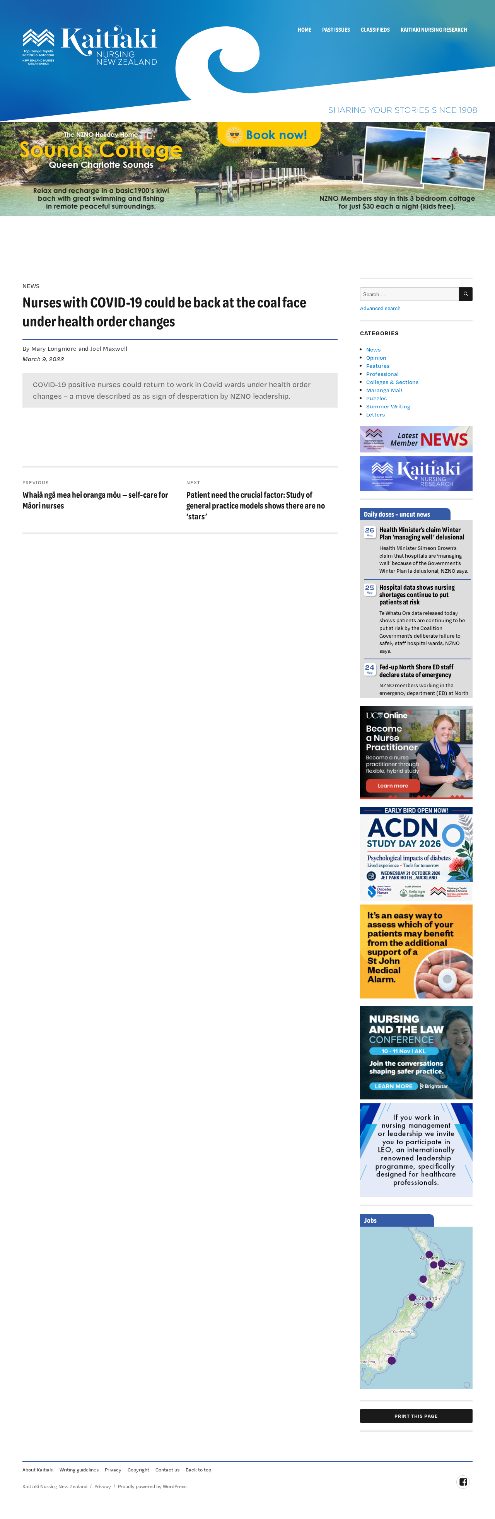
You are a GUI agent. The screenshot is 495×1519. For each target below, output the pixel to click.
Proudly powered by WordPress (152, 1486)
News (373, 349)
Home (304, 29)
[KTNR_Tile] (416, 473)
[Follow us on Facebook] (463, 1482)
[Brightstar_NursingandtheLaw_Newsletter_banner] (416, 1052)
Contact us (167, 1469)
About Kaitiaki (37, 1469)
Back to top (198, 1469)
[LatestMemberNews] (416, 438)
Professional (382, 373)
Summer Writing (388, 406)
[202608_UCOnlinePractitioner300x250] (416, 752)
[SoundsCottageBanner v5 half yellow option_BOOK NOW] (247, 168)
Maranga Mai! (384, 390)
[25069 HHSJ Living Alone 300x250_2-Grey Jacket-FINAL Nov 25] (416, 950)
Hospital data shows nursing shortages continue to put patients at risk (417, 594)
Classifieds (375, 29)
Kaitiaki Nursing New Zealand (54, 1486)
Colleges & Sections (392, 382)
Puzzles (376, 398)
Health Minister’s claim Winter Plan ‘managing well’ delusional (421, 533)
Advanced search (380, 308)
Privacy (113, 1469)
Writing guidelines (79, 1469)
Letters (375, 414)
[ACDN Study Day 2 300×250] (416, 853)
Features (377, 365)
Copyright (138, 1469)
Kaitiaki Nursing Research (434, 29)
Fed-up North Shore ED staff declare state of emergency (416, 670)
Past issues (336, 29)
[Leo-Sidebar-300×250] (416, 1150)
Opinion (376, 357)
